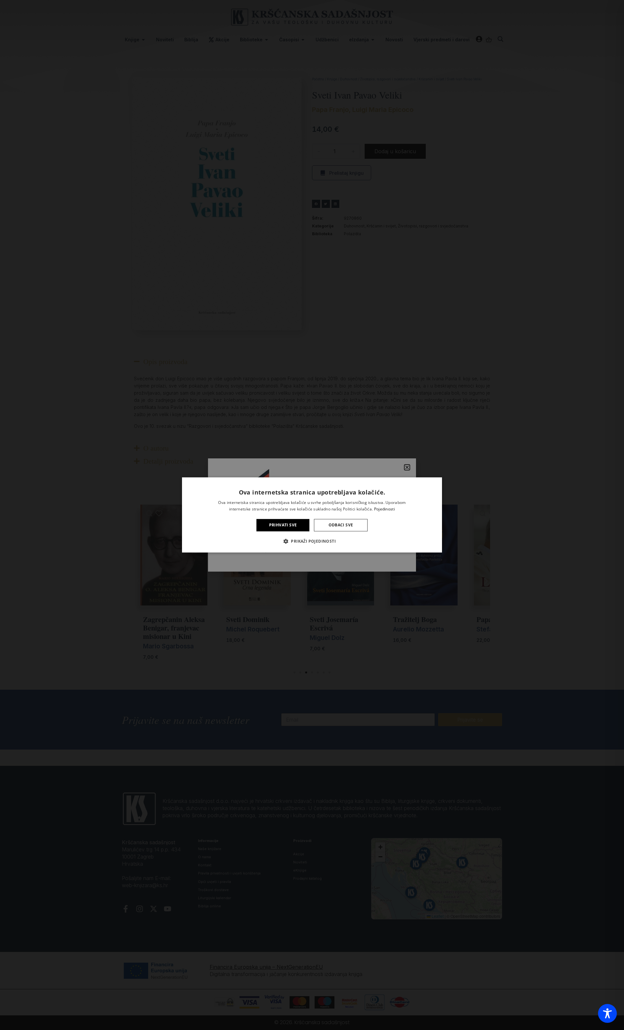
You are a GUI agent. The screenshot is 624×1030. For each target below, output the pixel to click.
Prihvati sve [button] (283, 525)
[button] (312, 541)
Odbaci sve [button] (341, 525)
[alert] (312, 515)
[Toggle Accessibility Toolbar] (607, 1013)
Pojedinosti (384, 509)
